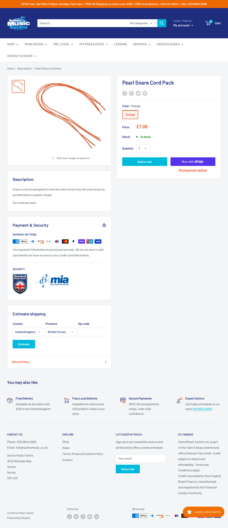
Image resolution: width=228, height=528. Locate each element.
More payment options (193, 170)
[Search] (161, 23)
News (65, 447)
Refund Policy (20, 362)
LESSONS (120, 44)
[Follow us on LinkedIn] (96, 516)
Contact (67, 460)
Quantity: (128, 148)
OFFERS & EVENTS (91, 44)
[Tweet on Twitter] (138, 93)
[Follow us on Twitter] (76, 516)
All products (24, 68)
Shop (65, 441)
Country (18, 323)
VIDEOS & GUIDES (168, 44)
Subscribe (127, 469)
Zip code (83, 323)
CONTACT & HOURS (19, 56)
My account (181, 25)
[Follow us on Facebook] (69, 516)
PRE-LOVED (61, 44)
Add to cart (144, 161)
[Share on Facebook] (124, 93)
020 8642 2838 (202, 409)
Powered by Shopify (18, 517)
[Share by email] (144, 93)
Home (10, 68)
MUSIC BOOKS (34, 44)
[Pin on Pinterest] (131, 93)
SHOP (11, 44)
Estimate (24, 344)
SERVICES (139, 44)
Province (51, 323)
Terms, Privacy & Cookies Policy (82, 453)
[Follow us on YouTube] (89, 516)
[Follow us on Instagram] (83, 516)
